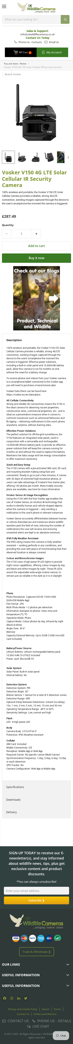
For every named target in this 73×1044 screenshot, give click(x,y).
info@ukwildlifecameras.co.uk (37, 34)
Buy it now (36, 258)
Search (45, 1009)
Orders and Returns (45, 1014)
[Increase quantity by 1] (36, 233)
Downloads (13, 799)
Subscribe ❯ (36, 900)
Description (14, 340)
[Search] (65, 19)
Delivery (11, 812)
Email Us (53, 42)
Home (23, 63)
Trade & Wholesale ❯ (36, 952)
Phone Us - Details (54, 1020)
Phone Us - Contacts (30, 42)
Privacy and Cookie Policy (22, 1009)
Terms (57, 1009)
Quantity (7, 225)
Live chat (41, 1026)
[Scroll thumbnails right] (67, 157)
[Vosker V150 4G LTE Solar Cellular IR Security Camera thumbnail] (8, 157)
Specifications (15, 787)
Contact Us (23, 1014)
